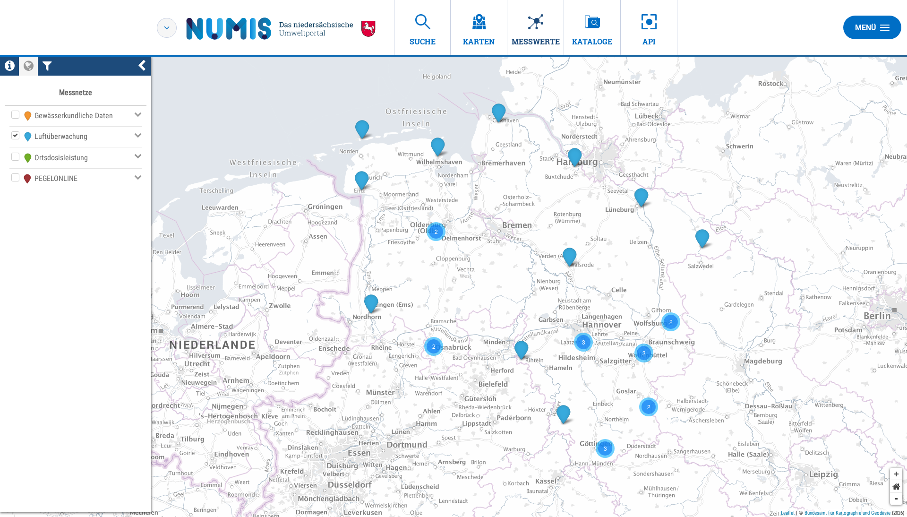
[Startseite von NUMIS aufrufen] (281, 28)
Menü (865, 27)
